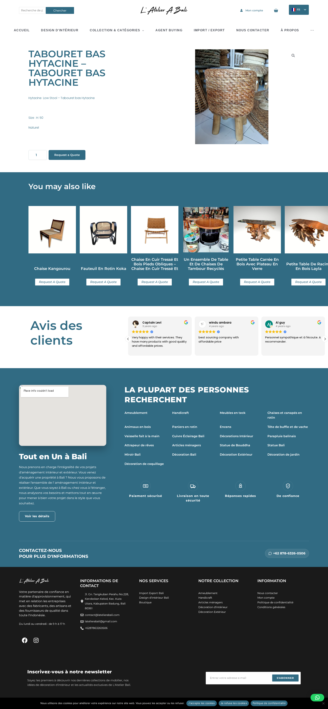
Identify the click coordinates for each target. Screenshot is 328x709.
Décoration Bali (184, 454)
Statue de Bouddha (235, 445)
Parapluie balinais (281, 436)
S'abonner (285, 677)
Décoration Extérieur (236, 454)
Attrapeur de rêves (139, 445)
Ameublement (136, 413)
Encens (225, 427)
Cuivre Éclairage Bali (188, 436)
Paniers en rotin (184, 427)
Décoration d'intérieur (213, 607)
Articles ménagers (186, 445)
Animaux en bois (138, 427)
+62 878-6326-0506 (289, 553)
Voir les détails (37, 516)
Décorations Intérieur (236, 436)
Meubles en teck (232, 413)
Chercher (59, 10)
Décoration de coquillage (144, 464)
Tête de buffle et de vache (287, 427)
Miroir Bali (133, 454)
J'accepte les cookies (201, 703)
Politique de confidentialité (269, 703)
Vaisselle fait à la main (142, 436)
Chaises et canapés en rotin (284, 415)
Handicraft (180, 413)
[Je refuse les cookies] (323, 703)
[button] (293, 55)
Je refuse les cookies (234, 703)
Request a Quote (67, 155)
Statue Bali (276, 445)
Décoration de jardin (283, 454)
